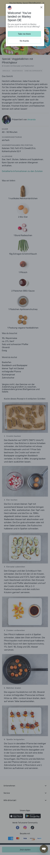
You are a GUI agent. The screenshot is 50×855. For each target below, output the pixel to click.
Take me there (24, 34)
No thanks (24, 41)
